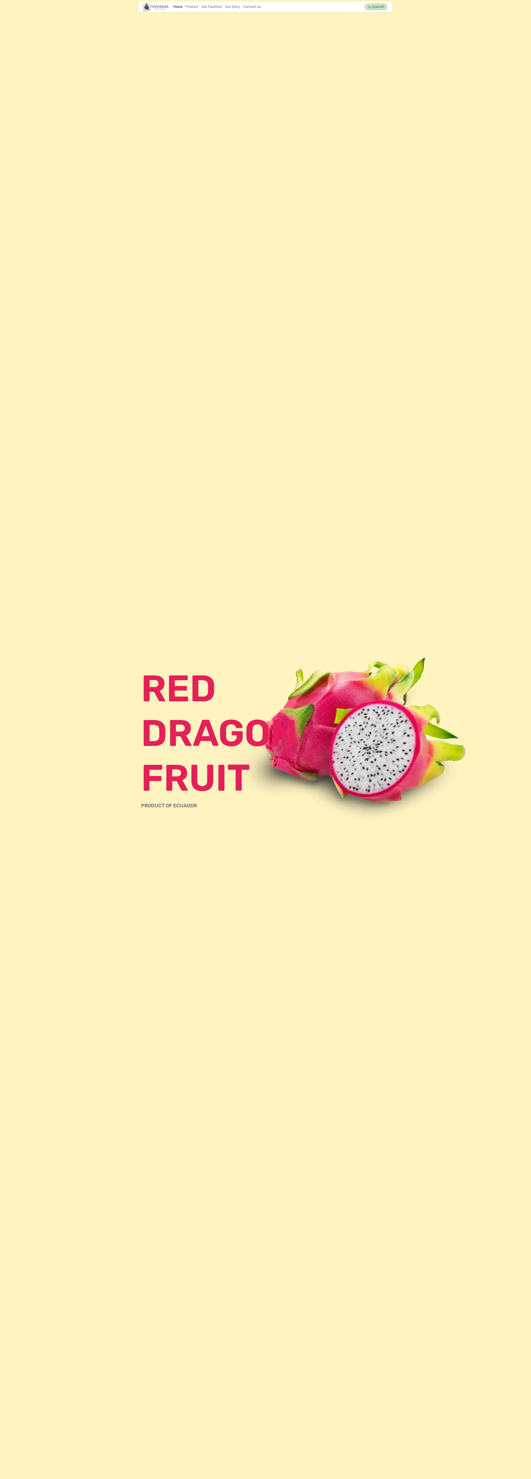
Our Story (232, 7)
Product (192, 7)
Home (177, 7)
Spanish (377, 7)
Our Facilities (212, 7)
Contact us (252, 7)
